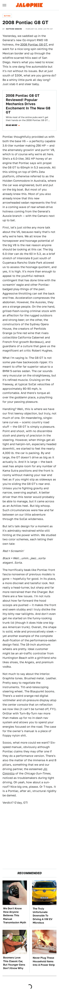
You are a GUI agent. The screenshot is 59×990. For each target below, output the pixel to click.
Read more (11, 125)
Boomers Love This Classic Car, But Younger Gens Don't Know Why (14, 963)
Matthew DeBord (14, 29)
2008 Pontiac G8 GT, (34, 44)
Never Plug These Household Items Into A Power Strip (44, 961)
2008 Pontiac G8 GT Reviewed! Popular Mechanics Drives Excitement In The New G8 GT (28, 103)
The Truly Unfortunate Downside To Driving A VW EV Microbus (42, 915)
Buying (7, 16)
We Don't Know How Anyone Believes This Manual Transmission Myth (14, 915)
